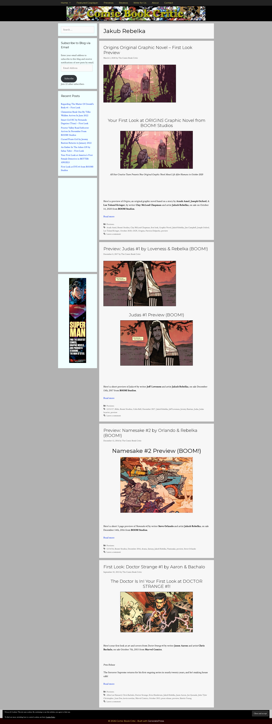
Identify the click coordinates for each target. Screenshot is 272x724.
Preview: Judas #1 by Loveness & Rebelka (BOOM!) (155, 248)
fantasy (151, 548)
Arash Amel (111, 227)
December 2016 (134, 548)
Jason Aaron (181, 695)
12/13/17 (110, 409)
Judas (196, 409)
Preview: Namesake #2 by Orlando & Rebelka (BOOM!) (150, 433)
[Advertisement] (82, 224)
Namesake (171, 548)
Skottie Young (186, 698)
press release (166, 698)
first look (154, 227)
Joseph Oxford (203, 227)
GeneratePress (156, 721)
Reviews (123, 2)
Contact (168, 2)
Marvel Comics (141, 698)
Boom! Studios (123, 227)
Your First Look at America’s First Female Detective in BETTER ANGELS (77, 159)
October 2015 (154, 698)
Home (64, 2)
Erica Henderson (155, 695)
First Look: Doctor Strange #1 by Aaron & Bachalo (154, 566)
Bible (117, 409)
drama (144, 548)
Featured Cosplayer (87, 2)
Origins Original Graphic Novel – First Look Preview (147, 50)
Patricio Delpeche (153, 230)
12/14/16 (110, 548)
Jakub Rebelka (178, 227)
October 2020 (126, 230)
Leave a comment (114, 234)
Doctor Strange (141, 695)
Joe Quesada (192, 695)
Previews (108, 2)
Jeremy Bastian (186, 409)
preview (164, 230)
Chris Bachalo (128, 695)
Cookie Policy (50, 717)
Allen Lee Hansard (114, 695)
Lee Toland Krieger (111, 230)
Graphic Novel (165, 227)
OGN (135, 230)
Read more (108, 216)
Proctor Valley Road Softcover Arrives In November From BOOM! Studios (75, 131)
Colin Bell (137, 409)
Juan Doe (118, 698)
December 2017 (148, 409)
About (155, 2)
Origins (141, 230)
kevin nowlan (128, 698)
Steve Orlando (190, 548)
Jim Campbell (190, 227)
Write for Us (139, 2)
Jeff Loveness (174, 409)
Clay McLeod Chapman (140, 227)
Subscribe (69, 78)
